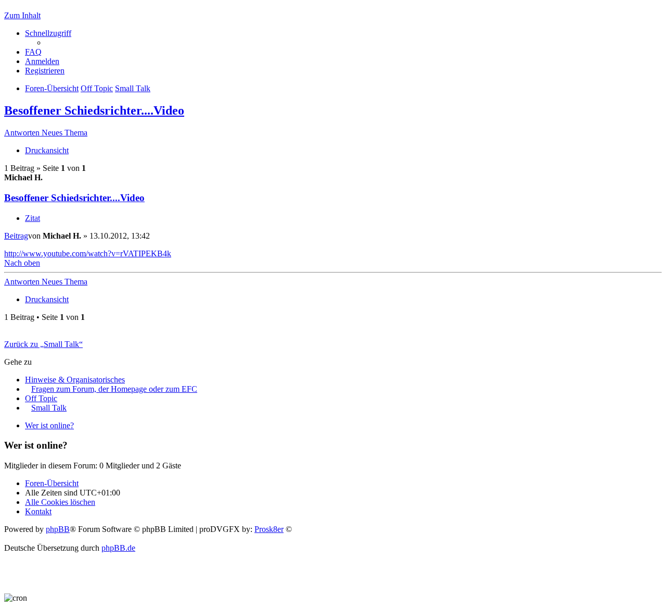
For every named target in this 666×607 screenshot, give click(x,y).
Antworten (23, 132)
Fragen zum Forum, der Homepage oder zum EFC (114, 389)
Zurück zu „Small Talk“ (43, 344)
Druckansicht (47, 150)
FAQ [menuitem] (33, 51)
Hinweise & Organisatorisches (75, 379)
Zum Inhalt (22, 15)
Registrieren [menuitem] (45, 70)
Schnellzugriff (48, 33)
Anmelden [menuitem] (42, 61)
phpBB (58, 529)
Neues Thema (64, 132)
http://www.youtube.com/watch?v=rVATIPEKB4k (87, 253)
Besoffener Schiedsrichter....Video (94, 110)
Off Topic (41, 398)
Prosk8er (269, 529)
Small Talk (49, 407)
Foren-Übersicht (52, 483)
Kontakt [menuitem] (38, 511)
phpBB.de (118, 547)
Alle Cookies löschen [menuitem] (60, 502)
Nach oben (22, 262)
